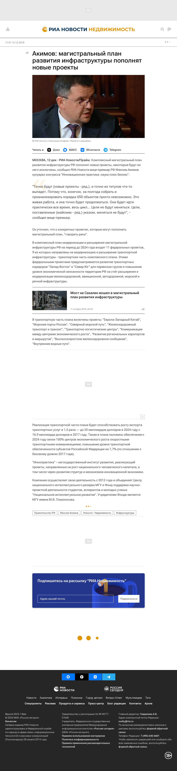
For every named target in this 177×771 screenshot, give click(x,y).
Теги (148, 697)
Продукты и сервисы (72, 703)
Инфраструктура (125, 512)
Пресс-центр (96, 703)
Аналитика (46, 697)
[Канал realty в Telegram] (108, 676)
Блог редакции (116, 703)
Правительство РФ (44, 512)
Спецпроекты (33, 703)
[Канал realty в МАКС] (68, 676)
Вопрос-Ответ (114, 697)
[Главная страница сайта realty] (88, 29)
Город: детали (94, 697)
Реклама (50, 703)
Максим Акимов (69, 512)
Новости (31, 697)
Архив (148, 703)
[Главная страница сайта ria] (62, 29)
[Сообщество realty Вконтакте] (95, 676)
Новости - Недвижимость (97, 512)
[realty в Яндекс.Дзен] (81, 676)
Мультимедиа (134, 697)
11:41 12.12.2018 (14, 42)
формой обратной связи (133, 746)
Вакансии (10, 721)
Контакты (135, 703)
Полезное (76, 697)
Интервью (61, 697)
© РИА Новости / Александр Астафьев (50, 141)
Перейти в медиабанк (80, 141)
